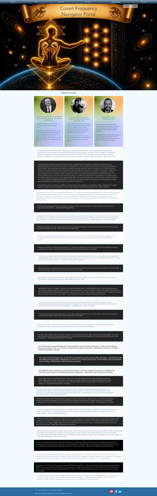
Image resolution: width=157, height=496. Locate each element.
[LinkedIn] (120, 491)
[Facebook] (116, 491)
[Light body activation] (111, 491)
